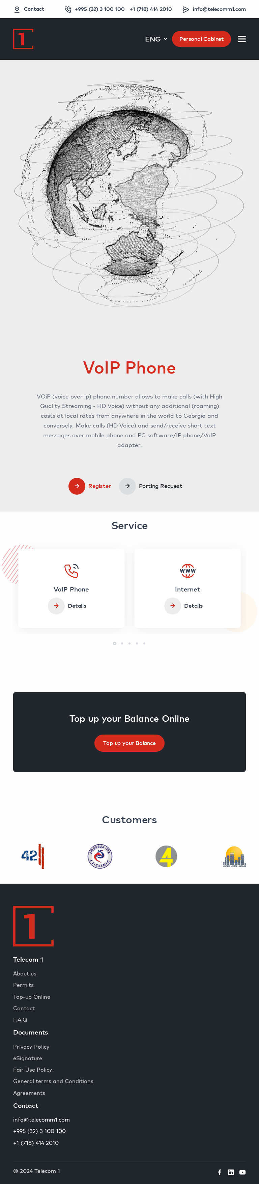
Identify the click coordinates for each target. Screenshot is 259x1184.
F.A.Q (20, 1019)
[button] (114, 643)
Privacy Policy (31, 1046)
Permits (23, 985)
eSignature (27, 1058)
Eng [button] (154, 38)
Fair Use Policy (32, 1069)
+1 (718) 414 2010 (151, 9)
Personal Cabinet (201, 38)
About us (24, 973)
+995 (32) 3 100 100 (100, 9)
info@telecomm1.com (219, 9)
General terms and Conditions (53, 1081)
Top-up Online (31, 996)
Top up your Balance (129, 743)
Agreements (29, 1093)
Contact (34, 9)
